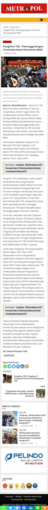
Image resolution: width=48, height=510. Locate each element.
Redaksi (18, 496)
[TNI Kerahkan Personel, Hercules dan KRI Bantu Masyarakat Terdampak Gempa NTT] (9, 436)
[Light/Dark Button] (41, 20)
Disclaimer (9, 496)
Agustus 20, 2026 (27, 426)
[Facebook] (18, 366)
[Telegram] (9, 366)
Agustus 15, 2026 (27, 443)
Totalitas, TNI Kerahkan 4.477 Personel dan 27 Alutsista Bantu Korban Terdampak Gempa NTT (32, 419)
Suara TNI (7, 42)
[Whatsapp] (5, 366)
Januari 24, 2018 (10, 53)
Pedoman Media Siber (32, 496)
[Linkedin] (22, 366)
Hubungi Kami (30, 499)
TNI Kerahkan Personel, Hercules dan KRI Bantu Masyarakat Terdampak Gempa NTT (30, 437)
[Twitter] (14, 366)
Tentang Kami (17, 499)
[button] (45, 20)
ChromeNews (35, 504)
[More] (27, 366)
